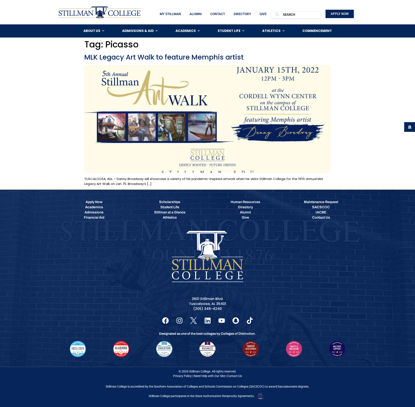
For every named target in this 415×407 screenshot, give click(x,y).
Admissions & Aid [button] (138, 30)
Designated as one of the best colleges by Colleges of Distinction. (207, 333)
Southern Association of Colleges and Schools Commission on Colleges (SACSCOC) (209, 386)
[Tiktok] (249, 320)
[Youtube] (221, 320)
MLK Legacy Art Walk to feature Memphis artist (164, 57)
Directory (242, 14)
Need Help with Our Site (209, 376)
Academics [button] (186, 30)
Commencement (317, 30)
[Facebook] (165, 320)
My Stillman (170, 14)
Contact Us (234, 376)
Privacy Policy (182, 376)
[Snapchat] (235, 320)
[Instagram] (179, 320)
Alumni (196, 14)
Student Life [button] (229, 30)
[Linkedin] (207, 320)
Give (263, 14)
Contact (217, 14)
